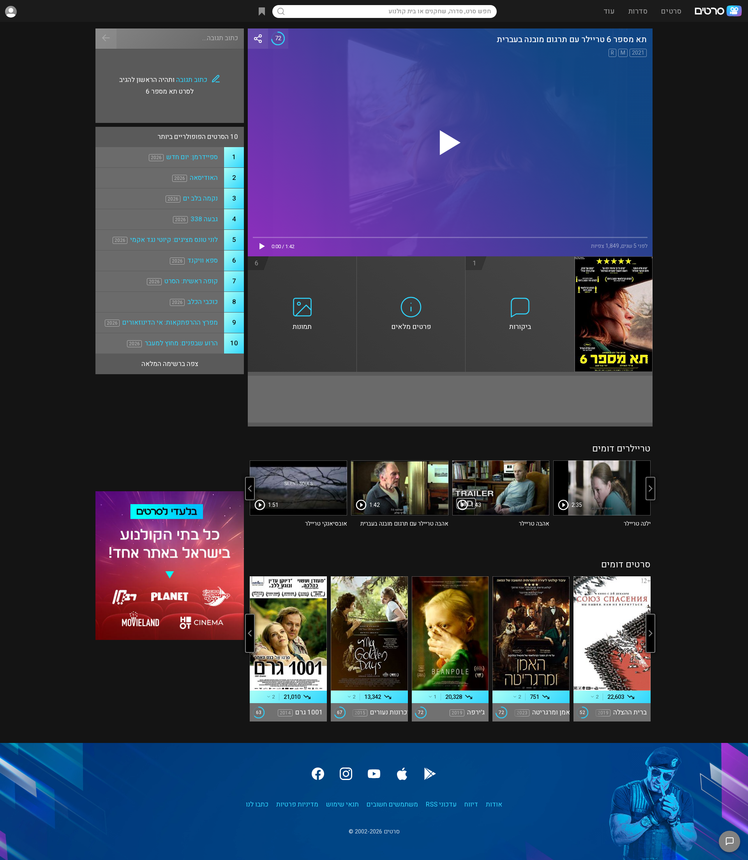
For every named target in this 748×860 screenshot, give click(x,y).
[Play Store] (430, 773)
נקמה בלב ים (200, 198)
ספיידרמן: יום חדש (192, 157)
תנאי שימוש (342, 804)
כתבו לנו (257, 804)
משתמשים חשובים (392, 804)
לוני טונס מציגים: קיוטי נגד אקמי (174, 240)
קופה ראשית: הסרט (191, 281)
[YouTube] (374, 773)
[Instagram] (346, 773)
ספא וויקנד (202, 260)
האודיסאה (204, 178)
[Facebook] (318, 773)
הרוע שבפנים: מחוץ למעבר (181, 343)
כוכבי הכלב (202, 302)
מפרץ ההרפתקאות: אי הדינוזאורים (170, 322)
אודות (494, 804)
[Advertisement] (450, 399)
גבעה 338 (204, 219)
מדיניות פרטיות (297, 804)
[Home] (718, 11)
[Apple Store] (402, 773)
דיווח (471, 804)
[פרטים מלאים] (411, 261)
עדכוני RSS (441, 804)
